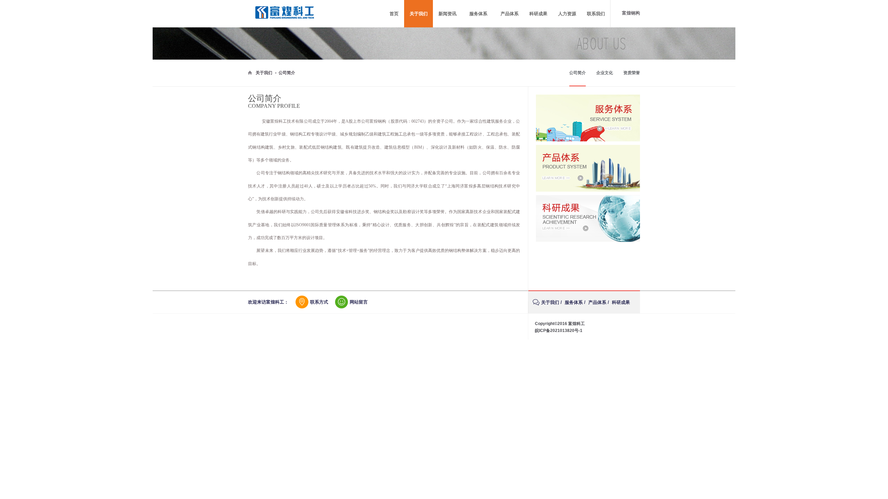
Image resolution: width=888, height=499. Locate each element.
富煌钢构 (631, 13)
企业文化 (604, 72)
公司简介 (577, 72)
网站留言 (359, 302)
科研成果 (621, 302)
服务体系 (574, 302)
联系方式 (319, 302)
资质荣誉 (631, 72)
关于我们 (264, 72)
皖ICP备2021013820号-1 (558, 330)
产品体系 (597, 302)
